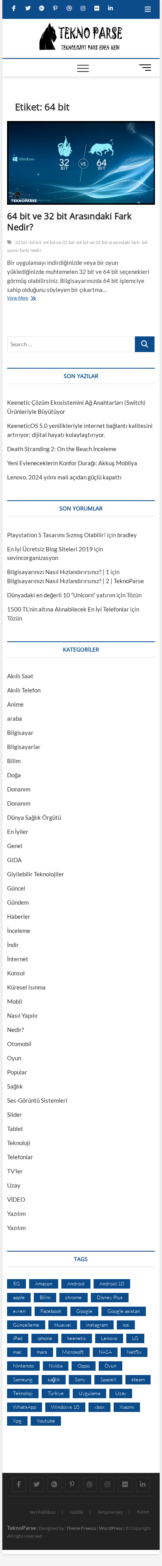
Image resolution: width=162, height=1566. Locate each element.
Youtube (46, 1420)
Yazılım (16, 1213)
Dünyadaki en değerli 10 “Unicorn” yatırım (61, 594)
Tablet (15, 1128)
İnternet (17, 958)
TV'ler (15, 1171)
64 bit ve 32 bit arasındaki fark (108, 242)
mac (17, 1352)
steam (138, 1379)
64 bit (35, 242)
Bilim (13, 760)
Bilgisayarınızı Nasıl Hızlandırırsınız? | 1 (58, 571)
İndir (13, 944)
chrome (73, 1297)
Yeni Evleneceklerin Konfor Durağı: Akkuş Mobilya (72, 462)
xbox (99, 1407)
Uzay (13, 1185)
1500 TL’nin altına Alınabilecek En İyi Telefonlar (68, 609)
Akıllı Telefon (23, 690)
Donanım (18, 789)
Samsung (23, 1379)
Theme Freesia (81, 1528)
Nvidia (56, 1365)
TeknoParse (21, 1527)
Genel (14, 845)
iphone (44, 1338)
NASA (105, 1352)
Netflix (134, 1352)
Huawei (62, 1325)
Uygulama (89, 1393)
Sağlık (15, 1086)
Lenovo (109, 1338)
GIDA (14, 859)
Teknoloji (18, 1142)
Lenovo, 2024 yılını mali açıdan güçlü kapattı (64, 477)
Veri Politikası (42, 1512)
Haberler (18, 916)
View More (19, 299)
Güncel (16, 888)
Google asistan (123, 1311)
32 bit (21, 242)
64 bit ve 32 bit (58, 242)
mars (42, 1352)
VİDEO (16, 1199)
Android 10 (111, 1283)
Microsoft (73, 1352)
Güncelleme (26, 1325)
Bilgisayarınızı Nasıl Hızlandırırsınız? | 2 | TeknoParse (75, 580)
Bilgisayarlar (23, 746)
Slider (14, 1114)
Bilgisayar (20, 732)
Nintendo (23, 1365)
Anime (15, 704)
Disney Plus (110, 1297)
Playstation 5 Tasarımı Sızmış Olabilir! (56, 534)
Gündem (18, 902)
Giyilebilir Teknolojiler (35, 874)
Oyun (14, 1057)
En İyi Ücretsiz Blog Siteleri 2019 (50, 549)
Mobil (14, 1001)
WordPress (110, 1528)
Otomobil (19, 1043)
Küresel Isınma (26, 987)
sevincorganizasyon (32, 557)
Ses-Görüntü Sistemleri (37, 1100)
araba (14, 718)
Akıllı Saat (20, 675)
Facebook (50, 1311)
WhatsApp (24, 1407)
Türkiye (56, 1393)
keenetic (76, 1338)
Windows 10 (65, 1407)
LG (135, 1338)
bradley (127, 534)
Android (76, 1283)
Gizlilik (76, 1512)
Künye (143, 1511)
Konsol (16, 973)
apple (19, 1297)
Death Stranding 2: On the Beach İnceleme (61, 448)
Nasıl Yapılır (22, 1015)
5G (16, 1283)
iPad (17, 1338)
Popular (17, 1072)
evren (19, 1311)
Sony (80, 1379)
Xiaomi (127, 1407)
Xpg (17, 1420)
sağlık (54, 1379)
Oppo (83, 1365)
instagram (97, 1325)
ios (126, 1325)
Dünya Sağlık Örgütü (34, 817)
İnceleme (18, 930)
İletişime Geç (110, 1512)
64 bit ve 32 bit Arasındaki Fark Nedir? (69, 221)
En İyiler (17, 831)
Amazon (43, 1283)
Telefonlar (20, 1156)
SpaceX (108, 1379)
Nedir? (15, 1029)
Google (84, 1311)
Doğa (14, 774)
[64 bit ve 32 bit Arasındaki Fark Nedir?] (81, 163)
